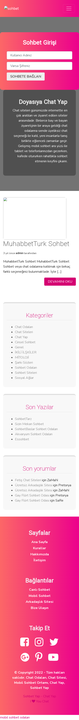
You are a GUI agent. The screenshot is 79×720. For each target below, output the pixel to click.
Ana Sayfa (39, 542)
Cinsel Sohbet (25, 342)
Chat (45, 701)
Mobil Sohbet (40, 596)
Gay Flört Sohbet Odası (32, 495)
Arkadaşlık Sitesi (39, 601)
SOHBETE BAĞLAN (25, 76)
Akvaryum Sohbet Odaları (33, 434)
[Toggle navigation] (69, 8)
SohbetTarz (23, 419)
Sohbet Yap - (33, 696)
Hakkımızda (39, 554)
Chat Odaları (24, 327)
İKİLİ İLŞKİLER (25, 352)
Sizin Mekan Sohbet (29, 424)
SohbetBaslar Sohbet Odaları (37, 429)
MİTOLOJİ (22, 357)
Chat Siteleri (24, 332)
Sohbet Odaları (26, 367)
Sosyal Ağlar (24, 377)
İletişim (39, 560)
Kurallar (39, 548)
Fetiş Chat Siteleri (28, 480)
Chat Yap (21, 337)
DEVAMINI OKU (60, 281)
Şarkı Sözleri (24, 362)
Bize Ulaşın (39, 608)
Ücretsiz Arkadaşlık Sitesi (33, 485)
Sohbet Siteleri (26, 372)
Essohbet (22, 439)
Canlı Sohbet (39, 589)
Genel (19, 347)
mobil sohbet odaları (15, 717)
